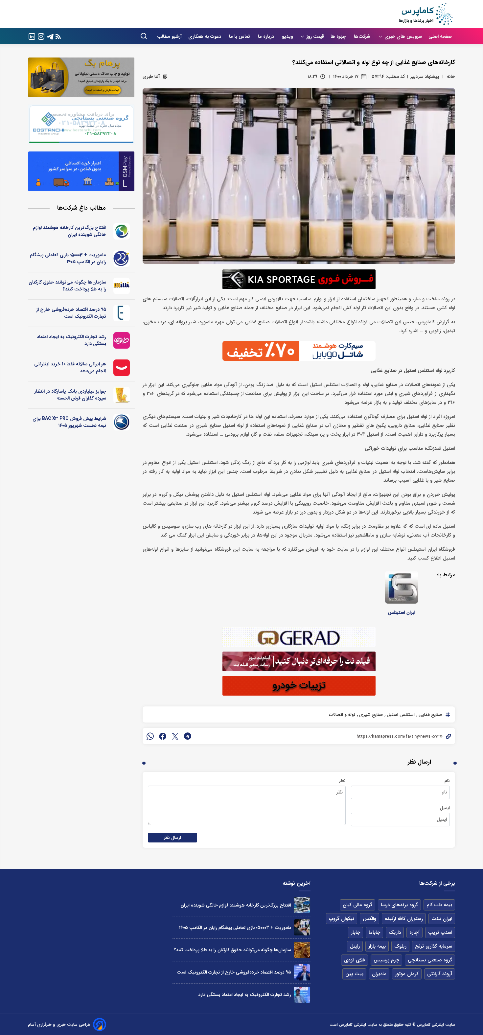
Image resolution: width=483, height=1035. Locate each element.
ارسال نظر (172, 837)
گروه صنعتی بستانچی (430, 960)
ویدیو (287, 36)
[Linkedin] (32, 36)
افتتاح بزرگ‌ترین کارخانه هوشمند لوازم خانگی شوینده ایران (69, 231)
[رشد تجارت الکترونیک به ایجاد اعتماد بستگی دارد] (302, 994)
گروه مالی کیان (357, 905)
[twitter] (175, 736)
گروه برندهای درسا (399, 905)
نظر (342, 780)
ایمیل (445, 808)
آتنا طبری (151, 76)
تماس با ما (240, 36)
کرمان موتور (407, 974)
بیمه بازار (377, 946)
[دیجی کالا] (122, 367)
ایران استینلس (401, 612)
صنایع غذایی (429, 714)
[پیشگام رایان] (122, 258)
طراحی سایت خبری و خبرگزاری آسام (59, 1024)
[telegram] (187, 736)
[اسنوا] (122, 231)
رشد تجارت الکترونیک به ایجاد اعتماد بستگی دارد (71, 340)
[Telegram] (50, 36)
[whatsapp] (150, 736)
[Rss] (58, 36)
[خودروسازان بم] (122, 422)
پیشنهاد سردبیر (424, 76)
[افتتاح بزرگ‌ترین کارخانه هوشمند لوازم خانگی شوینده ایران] (302, 905)
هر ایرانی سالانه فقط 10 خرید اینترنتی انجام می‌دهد (70, 367)
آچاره (414, 932)
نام (447, 780)
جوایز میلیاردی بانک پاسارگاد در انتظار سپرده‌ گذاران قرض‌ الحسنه (70, 395)
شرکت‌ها (362, 36)
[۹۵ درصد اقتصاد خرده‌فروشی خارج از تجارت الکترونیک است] (302, 972)
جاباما (374, 932)
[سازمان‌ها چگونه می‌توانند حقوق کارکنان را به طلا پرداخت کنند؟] (302, 949)
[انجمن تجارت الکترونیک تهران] (122, 313)
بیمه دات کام (439, 905)
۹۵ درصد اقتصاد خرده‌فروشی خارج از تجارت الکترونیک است (71, 313)
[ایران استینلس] (401, 587)
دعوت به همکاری (205, 36)
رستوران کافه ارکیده (404, 919)
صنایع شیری (370, 714)
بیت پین (354, 974)
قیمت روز (315, 36)
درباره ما (266, 36)
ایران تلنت (441, 919)
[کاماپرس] (425, 14)
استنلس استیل (400, 714)
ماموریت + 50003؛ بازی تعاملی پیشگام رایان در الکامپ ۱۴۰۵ (68, 258)
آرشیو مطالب (169, 36)
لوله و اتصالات (342, 714)
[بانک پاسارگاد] (122, 395)
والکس (369, 919)
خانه (451, 76)
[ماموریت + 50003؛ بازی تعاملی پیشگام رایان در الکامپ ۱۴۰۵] (302, 927)
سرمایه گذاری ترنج (433, 946)
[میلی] (122, 286)
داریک (395, 932)
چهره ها (339, 36)
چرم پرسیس (386, 960)
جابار (355, 932)
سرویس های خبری (403, 36)
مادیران (379, 974)
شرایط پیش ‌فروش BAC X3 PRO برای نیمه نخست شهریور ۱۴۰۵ (69, 422)
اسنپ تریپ (440, 932)
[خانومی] (122, 340)
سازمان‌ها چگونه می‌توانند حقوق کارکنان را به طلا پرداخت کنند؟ (67, 286)
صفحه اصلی (440, 36)
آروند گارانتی (439, 974)
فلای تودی (354, 960)
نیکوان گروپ (341, 919)
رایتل (355, 946)
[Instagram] (41, 36)
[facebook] (162, 736)
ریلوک (400, 946)
